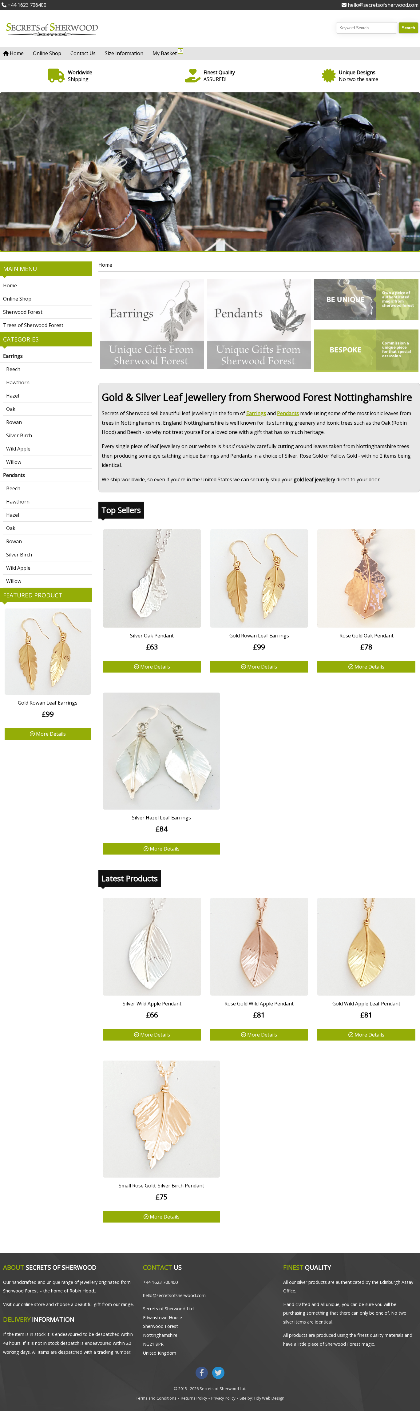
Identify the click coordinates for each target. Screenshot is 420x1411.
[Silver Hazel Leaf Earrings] (161, 807)
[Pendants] (259, 325)
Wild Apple (18, 448)
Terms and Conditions (156, 1398)
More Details (50, 733)
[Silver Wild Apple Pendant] (152, 993)
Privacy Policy (223, 1398)
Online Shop (47, 53)
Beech (13, 369)
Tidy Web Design (269, 1398)
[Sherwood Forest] (366, 300)
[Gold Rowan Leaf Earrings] (48, 692)
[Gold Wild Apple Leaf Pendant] (366, 993)
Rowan (14, 422)
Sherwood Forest (22, 312)
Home (16, 53)
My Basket (166, 52)
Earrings (13, 356)
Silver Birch (19, 435)
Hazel (12, 395)
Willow (13, 462)
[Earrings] (152, 325)
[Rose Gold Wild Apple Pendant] (259, 993)
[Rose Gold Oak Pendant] (366, 625)
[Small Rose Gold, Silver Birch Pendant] (161, 1175)
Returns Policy (194, 1398)
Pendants (14, 475)
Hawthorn (18, 382)
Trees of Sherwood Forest (33, 325)
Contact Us (83, 53)
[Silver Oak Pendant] (152, 625)
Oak (10, 409)
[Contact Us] (366, 351)
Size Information (124, 53)
